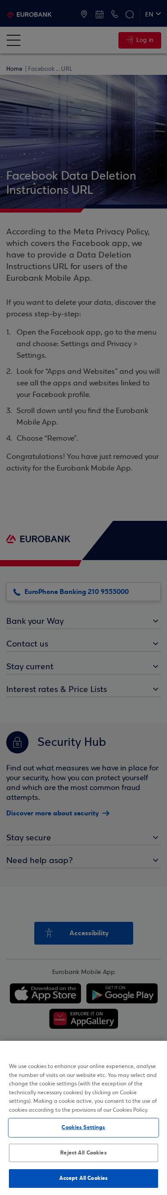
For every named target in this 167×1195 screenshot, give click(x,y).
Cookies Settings (83, 1127)
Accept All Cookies (83, 1178)
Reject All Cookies (83, 1152)
